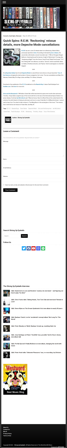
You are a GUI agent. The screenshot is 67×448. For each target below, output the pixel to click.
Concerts (6, 36)
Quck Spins (12, 36)
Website (5, 176)
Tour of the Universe (49, 111)
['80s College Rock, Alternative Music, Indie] (31, 18)
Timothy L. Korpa (37, 111)
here (15, 86)
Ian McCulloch (21, 98)
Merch (5, 431)
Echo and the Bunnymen (44, 108)
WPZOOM (61, 447)
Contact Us (6, 429)
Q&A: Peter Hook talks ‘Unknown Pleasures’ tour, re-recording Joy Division (36, 352)
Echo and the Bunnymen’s (10, 93)
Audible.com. (7, 86)
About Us (5, 427)
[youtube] (33, 248)
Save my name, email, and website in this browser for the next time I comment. (27, 185)
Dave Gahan (23, 108)
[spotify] (43, 248)
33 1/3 (24, 84)
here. (35, 52)
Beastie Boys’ (40, 84)
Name (5, 159)
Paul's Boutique (15, 111)
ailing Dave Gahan (10, 73)
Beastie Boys (15, 108)
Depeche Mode (26, 73)
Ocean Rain (7, 111)
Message (5, 141)
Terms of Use (7, 435)
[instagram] (38, 248)
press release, (54, 52)
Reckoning (29, 111)
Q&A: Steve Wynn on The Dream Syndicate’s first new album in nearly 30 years (36, 308)
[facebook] (29, 248)
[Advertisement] (33, 211)
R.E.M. (23, 50)
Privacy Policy (7, 433)
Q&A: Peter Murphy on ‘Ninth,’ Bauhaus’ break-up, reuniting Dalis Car (33, 326)
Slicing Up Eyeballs (24, 117)
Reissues (18, 36)
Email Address (7, 168)
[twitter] (24, 248)
